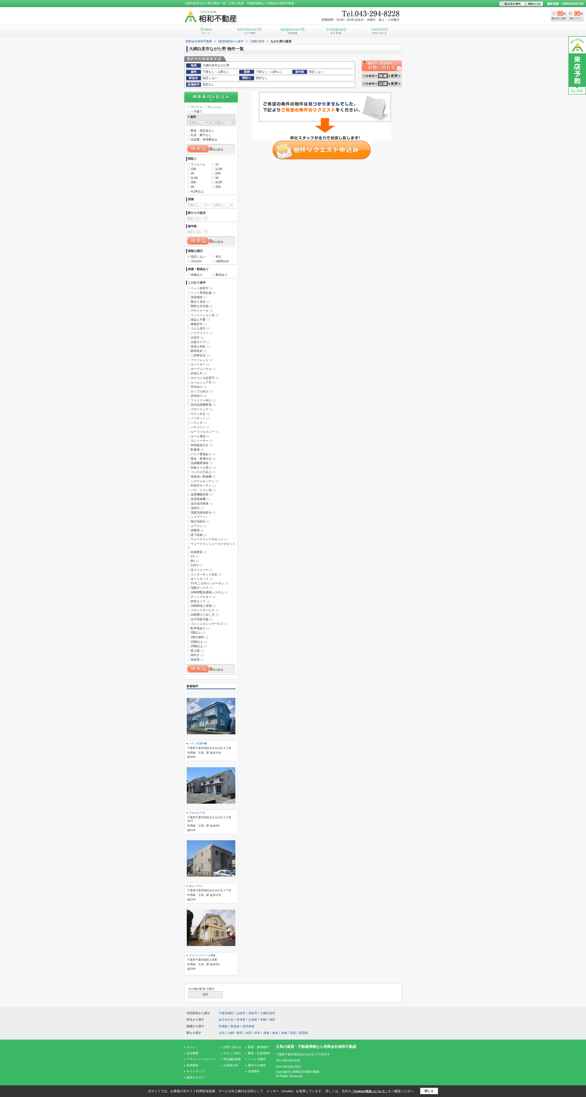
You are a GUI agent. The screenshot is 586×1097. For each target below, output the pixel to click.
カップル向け (201, 391)
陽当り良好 (200, 301)
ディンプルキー (203, 597)
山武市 (240, 1013)
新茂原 (303, 1033)
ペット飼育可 (201, 288)
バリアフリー (201, 333)
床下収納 (198, 535)
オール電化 (200, 436)
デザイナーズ (201, 310)
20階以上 (199, 646)
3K (217, 178)
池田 (205, 994)
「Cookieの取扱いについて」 (369, 1091)
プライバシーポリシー (201, 1059)
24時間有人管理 (203, 606)
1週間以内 (222, 261)
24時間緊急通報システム (209, 592)
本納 (263, 1019)
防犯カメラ (200, 601)
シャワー (198, 517)
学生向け (198, 387)
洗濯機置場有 (201, 463)
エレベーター (201, 440)
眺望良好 (198, 351)
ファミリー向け (203, 400)
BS (195, 561)
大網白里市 (267, 1013)
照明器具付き (201, 445)
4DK (218, 187)
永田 (248, 1033)
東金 (275, 1033)
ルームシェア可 (203, 382)
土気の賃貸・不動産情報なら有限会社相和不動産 (316, 1046)
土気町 (252, 1019)
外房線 (223, 1026)
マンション (214, 107)
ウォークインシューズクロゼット (211, 545)
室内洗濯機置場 (203, 404)
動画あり (222, 274)
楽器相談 (198, 297)
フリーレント (201, 360)
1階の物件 (199, 637)
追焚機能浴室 (201, 494)
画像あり (197, 274)
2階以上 (198, 632)
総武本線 (248, 1026)
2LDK (194, 178)
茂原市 (252, 1013)
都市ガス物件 (257, 1065)
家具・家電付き (203, 458)
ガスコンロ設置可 (204, 378)
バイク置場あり (203, 454)
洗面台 (197, 508)
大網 (230, 1033)
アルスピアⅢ (197, 812)
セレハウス (196, 886)
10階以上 (199, 641)
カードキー (200, 364)
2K (192, 173)
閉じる (429, 1091)
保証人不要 (200, 319)
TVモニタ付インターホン (209, 583)
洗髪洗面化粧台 (203, 512)
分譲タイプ (200, 342)
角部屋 (197, 659)
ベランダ (198, 422)
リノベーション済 (204, 315)
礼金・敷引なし (201, 135)
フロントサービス (204, 610)
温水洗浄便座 (201, 503)
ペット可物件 (257, 1059)
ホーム (191, 1047)
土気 (222, 1033)
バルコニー (200, 427)
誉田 (239, 1033)
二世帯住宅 (200, 355)
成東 (266, 1033)
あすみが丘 (226, 1019)
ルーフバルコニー (204, 431)
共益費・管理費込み (204, 139)
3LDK (218, 182)
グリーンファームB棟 (202, 955)
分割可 (197, 337)
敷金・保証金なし (202, 130)
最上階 (197, 650)
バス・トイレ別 (203, 490)
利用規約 (192, 1065)
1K (217, 164)
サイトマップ (195, 1071)
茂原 (293, 1033)
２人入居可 (200, 328)
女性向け (198, 395)
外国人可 (198, 373)
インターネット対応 (206, 574)
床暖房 (197, 530)
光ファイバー (201, 570)
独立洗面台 (200, 521)
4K (192, 187)
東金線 (235, 1026)
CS (195, 556)
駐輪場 (197, 449)
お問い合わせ (232, 1047)
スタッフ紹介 (232, 1053)
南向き (197, 655)
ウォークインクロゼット (209, 539)
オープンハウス (203, 369)
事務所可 (198, 324)
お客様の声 (230, 1065)
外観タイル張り (203, 467)
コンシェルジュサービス (209, 623)
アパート (197, 107)
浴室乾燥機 (200, 499)
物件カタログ (195, 1077)
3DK (193, 182)
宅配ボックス (201, 587)
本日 (218, 256)
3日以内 (196, 261)
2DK (218, 173)
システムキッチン (204, 481)
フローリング (201, 409)
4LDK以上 (197, 191)
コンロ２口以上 (203, 472)
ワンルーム (198, 164)
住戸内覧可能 (201, 619)
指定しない (198, 256)
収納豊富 (198, 552)
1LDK (218, 169)
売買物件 (254, 1071)
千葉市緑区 (226, 1013)
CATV (196, 565)
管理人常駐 (200, 346)
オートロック (201, 579)
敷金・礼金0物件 (259, 1053)
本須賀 (240, 1019)
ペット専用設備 (203, 293)
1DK (193, 169)
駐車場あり (200, 628)
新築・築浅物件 (258, 1047)
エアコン (198, 526)
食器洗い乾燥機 (203, 476)
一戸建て (197, 111)
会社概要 (192, 1053)
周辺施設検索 (232, 1059)
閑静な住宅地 (201, 306)
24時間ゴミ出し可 (205, 614)
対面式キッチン (203, 485)
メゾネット (200, 418)
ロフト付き (200, 414)
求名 (257, 1033)
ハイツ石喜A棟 (198, 743)
